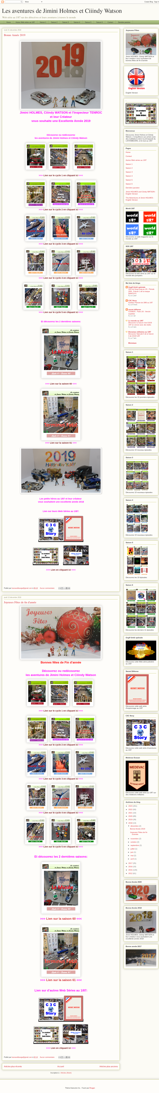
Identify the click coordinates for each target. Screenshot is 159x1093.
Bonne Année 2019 (14, 35)
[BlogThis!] (62, 588)
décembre (135, 826)
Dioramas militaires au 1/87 (139, 332)
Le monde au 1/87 (135, 321)
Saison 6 (99, 22)
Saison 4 (77, 22)
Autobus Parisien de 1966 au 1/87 (140, 303)
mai (132, 855)
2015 (130, 870)
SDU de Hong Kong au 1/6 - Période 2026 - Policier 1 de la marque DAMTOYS (141, 291)
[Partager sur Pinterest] (69, 588)
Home (8, 22)
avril (132, 859)
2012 (130, 873)
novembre (135, 839)
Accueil (60, 1066)
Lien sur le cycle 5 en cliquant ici (60, 312)
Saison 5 (88, 22)
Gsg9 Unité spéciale (136, 287)
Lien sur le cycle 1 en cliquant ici (60, 175)
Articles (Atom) (66, 1073)
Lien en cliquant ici (61, 570)
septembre (135, 845)
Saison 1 (43, 22)
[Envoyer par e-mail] (59, 588)
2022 (130, 809)
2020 (130, 816)
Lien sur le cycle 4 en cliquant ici (60, 278)
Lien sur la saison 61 (61, 443)
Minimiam (132, 343)
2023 (130, 806)
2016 (130, 867)
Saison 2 (54, 22)
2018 (130, 823)
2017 (130, 863)
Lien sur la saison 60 (61, 384)
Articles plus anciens (108, 1066)
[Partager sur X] (64, 588)
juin (132, 852)
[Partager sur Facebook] (66, 588)
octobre (134, 842)
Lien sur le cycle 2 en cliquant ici (60, 209)
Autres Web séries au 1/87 (25, 22)
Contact (110, 22)
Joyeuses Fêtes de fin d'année (20, 602)
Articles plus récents (13, 1066)
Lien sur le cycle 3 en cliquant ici (60, 244)
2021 (130, 813)
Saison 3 (65, 22)
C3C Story (132, 301)
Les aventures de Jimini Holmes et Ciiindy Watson (62, 10)
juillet (133, 849)
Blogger (92, 1088)
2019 (130, 819)
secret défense (134, 309)
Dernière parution (124, 22)
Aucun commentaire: (47, 588)
